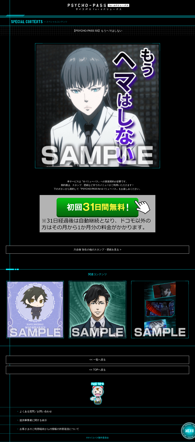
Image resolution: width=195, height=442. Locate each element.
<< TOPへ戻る (97, 369)
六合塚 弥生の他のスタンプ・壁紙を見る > (97, 249)
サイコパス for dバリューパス (98, 6)
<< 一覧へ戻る (98, 359)
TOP (97, 393)
